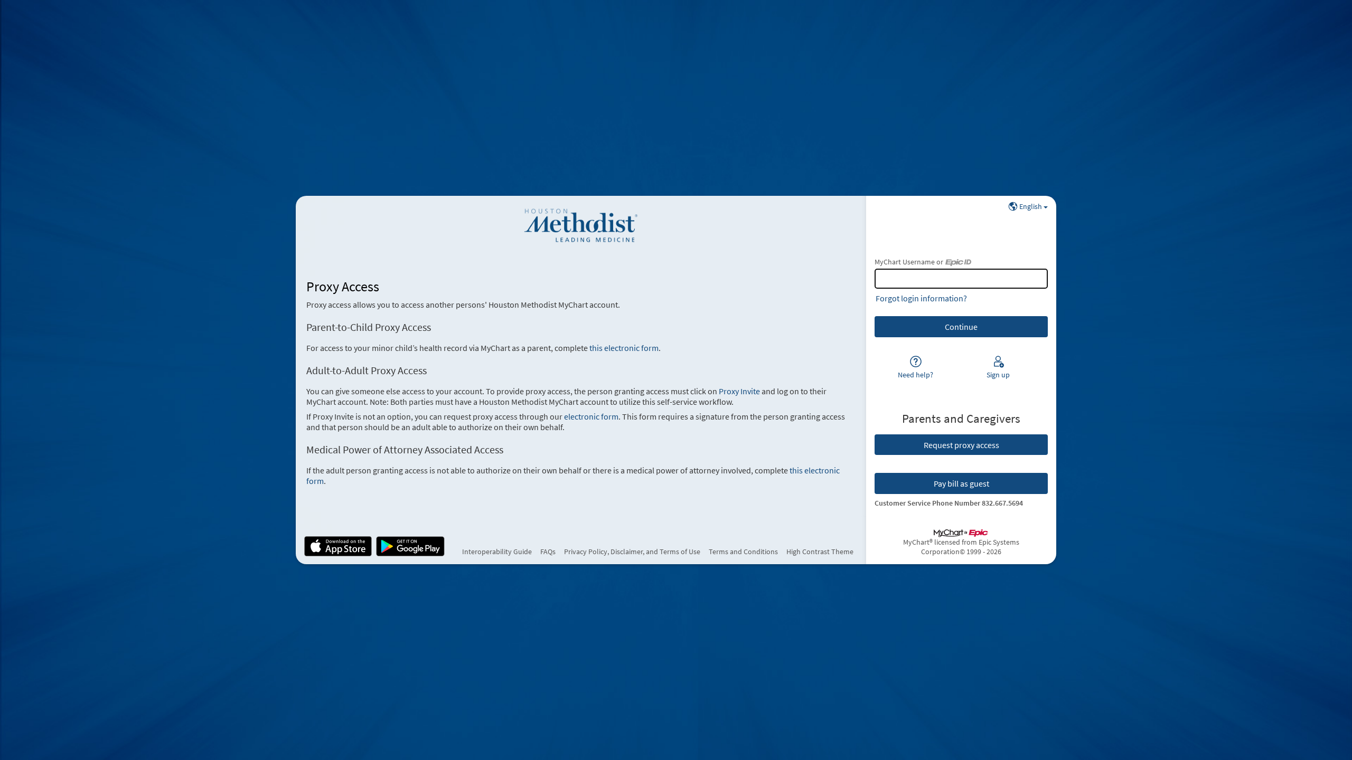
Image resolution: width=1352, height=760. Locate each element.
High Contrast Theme (819, 551)
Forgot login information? (921, 298)
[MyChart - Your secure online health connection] (580, 225)
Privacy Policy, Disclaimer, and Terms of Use (632, 551)
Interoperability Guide (497, 551)
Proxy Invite (739, 391)
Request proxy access (961, 445)
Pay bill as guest (961, 483)
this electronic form (624, 348)
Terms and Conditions (743, 551)
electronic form (591, 416)
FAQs (548, 551)
